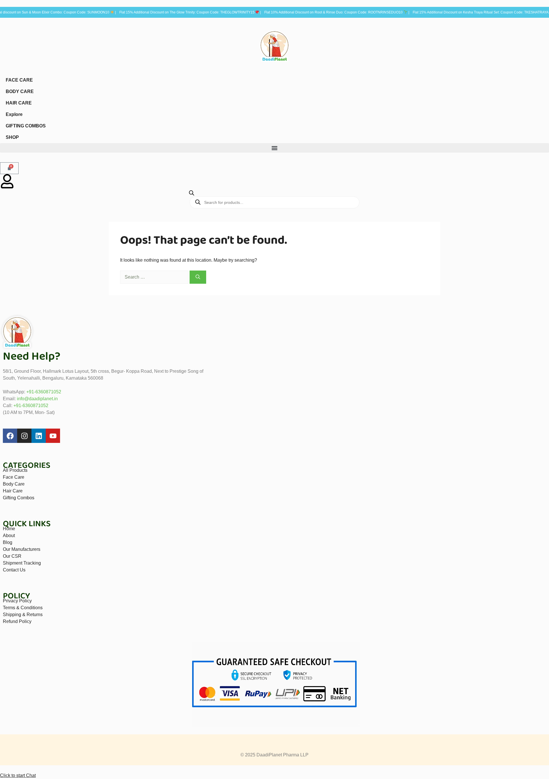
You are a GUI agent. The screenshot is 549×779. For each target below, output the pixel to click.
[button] (274, 148)
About (9, 535)
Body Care (14, 484)
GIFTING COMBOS (26, 125)
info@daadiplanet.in (37, 398)
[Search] (198, 277)
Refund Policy (17, 621)
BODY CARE (20, 91)
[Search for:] (155, 277)
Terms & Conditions (23, 607)
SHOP (12, 137)
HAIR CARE (19, 102)
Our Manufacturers (21, 549)
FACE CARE (19, 80)
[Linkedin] (38, 436)
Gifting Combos (18, 497)
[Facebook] (10, 436)
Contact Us (14, 569)
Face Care (13, 477)
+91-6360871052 (43, 391)
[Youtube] (53, 436)
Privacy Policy (17, 600)
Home (9, 528)
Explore (14, 114)
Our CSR (12, 556)
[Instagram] (24, 436)
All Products (15, 470)
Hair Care (13, 490)
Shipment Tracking (22, 563)
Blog (7, 542)
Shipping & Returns (23, 614)
